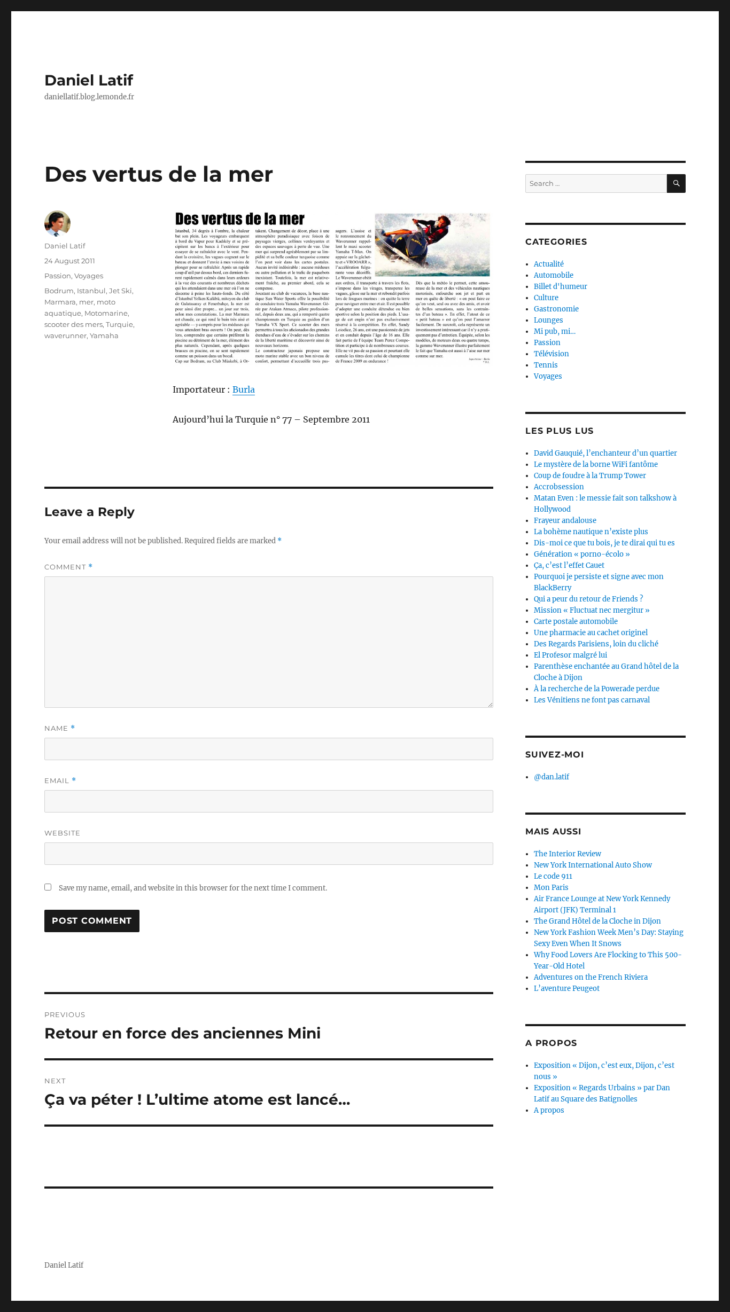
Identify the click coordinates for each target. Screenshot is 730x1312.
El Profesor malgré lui (570, 655)
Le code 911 (553, 876)
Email (60, 780)
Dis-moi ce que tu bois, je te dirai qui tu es (604, 543)
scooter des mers (73, 324)
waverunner (65, 335)
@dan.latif (551, 777)
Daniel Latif (88, 80)
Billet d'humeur (560, 286)
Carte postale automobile (576, 621)
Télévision (551, 353)
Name (59, 728)
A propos (549, 1110)
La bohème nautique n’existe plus (591, 531)
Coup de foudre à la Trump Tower (590, 475)
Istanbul (91, 290)
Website (62, 833)
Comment (68, 567)
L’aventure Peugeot (567, 988)
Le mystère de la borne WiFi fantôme (596, 464)
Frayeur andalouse (565, 520)
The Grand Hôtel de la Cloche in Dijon (597, 921)
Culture (546, 297)
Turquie (119, 324)
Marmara (60, 302)
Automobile (553, 275)
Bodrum (59, 290)
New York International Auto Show (593, 865)
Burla (243, 389)
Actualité (549, 264)
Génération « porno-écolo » (582, 554)
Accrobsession (559, 486)
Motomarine (106, 313)
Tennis (546, 365)
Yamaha (104, 335)
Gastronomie (556, 309)
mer (86, 302)
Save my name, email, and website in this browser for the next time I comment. (193, 888)
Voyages (88, 275)
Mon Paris (551, 887)
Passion (57, 275)
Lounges (548, 320)
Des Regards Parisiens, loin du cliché (596, 644)
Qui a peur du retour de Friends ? (588, 599)
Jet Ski (120, 290)
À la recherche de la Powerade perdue (596, 688)
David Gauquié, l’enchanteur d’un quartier (605, 453)
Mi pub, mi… (555, 331)
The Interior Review (567, 853)
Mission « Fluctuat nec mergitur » (592, 610)
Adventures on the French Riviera (591, 977)
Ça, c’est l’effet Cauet (569, 565)
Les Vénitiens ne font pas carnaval (592, 700)
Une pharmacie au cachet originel (591, 632)
